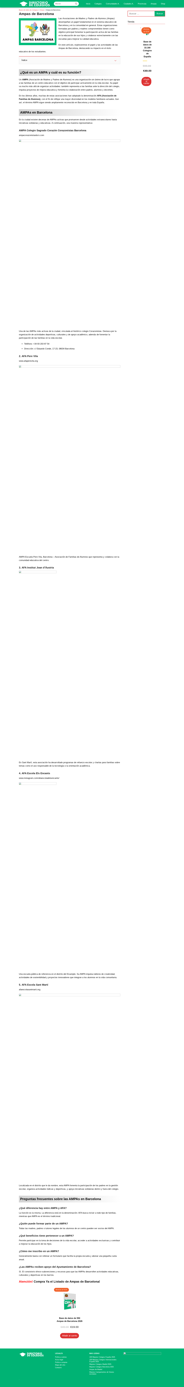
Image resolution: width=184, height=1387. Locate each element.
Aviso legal (59, 1360)
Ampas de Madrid (95, 1369)
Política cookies (61, 1357)
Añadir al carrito (69, 1335)
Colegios (98, 4)
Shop (163, 4)
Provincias (142, 4)
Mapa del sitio (60, 1365)
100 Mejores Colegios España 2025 (102, 1357)
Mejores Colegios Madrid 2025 (100, 1364)
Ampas (154, 4)
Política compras (61, 1362)
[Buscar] (76, 4)
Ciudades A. (129, 4)
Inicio (88, 4)
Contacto (58, 1367)
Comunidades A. (112, 4)
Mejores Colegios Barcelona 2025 (101, 1367)
